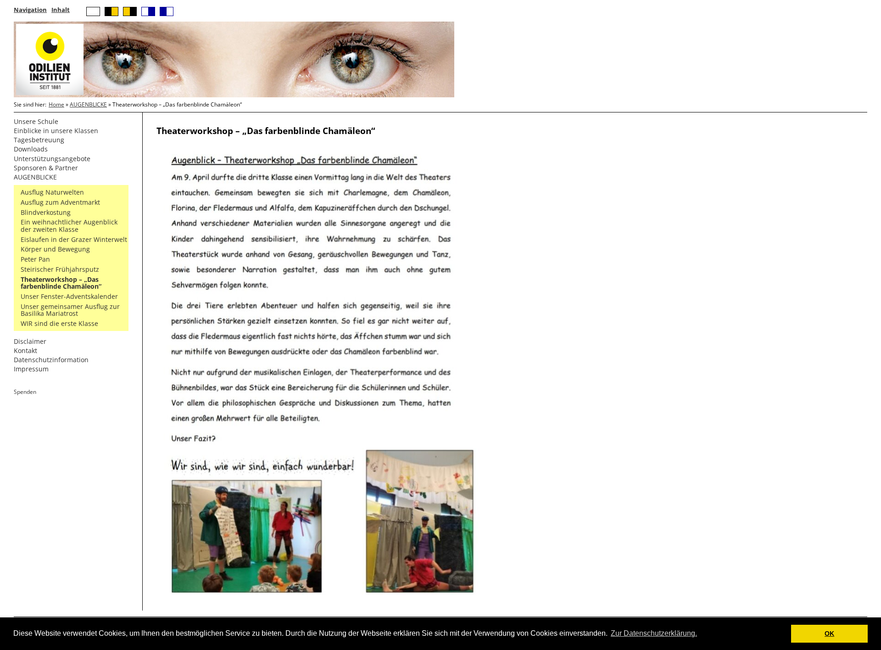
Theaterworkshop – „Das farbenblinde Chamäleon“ (61, 283)
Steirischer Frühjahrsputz (60, 269)
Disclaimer (30, 341)
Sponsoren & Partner (46, 167)
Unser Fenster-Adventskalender (69, 296)
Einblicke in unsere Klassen (56, 130)
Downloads (31, 149)
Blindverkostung (46, 212)
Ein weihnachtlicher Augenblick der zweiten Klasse (69, 226)
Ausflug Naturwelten (52, 192)
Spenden (25, 391)
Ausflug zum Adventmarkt (60, 202)
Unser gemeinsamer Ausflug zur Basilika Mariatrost (70, 310)
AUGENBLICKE (88, 104)
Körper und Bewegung (55, 249)
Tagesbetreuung (39, 139)
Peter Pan (35, 259)
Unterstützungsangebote (52, 158)
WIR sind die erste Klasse (59, 323)
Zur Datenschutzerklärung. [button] (654, 633)
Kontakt (25, 350)
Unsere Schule (36, 121)
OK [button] (829, 633)
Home (56, 104)
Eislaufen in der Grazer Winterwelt (74, 239)
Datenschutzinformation (51, 359)
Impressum (31, 368)
